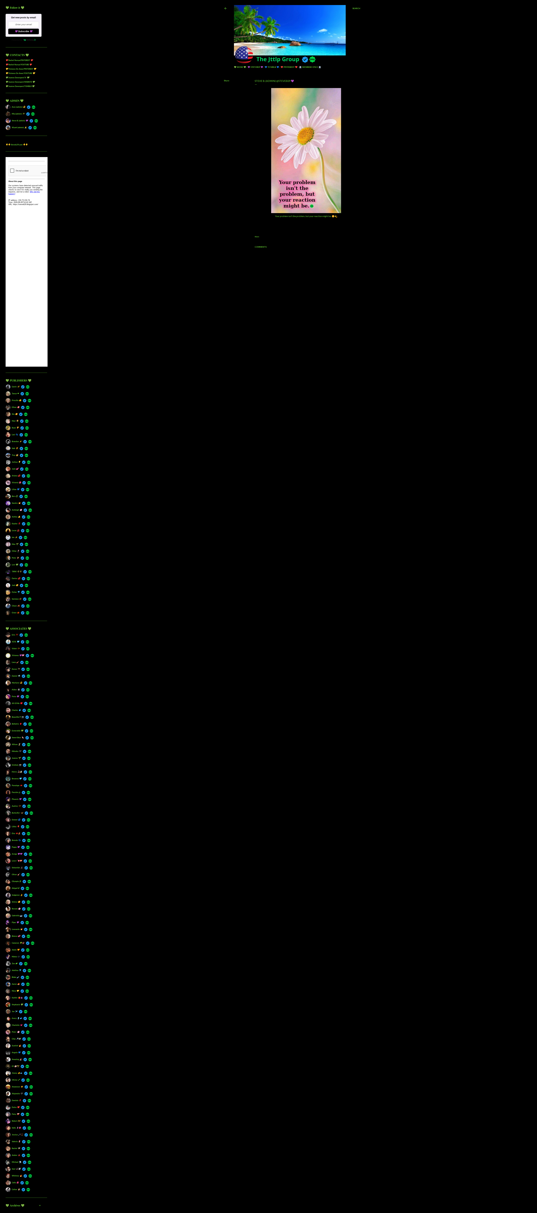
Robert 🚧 (16, 1121)
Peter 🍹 (15, 558)
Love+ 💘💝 (16, 860)
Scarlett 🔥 (16, 1045)
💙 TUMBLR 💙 (272, 67)
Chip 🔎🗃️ (16, 1038)
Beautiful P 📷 (17, 717)
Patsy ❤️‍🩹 (15, 1114)
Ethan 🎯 (15, 407)
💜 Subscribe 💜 (23, 31)
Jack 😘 (15, 585)
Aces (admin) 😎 (18, 107)
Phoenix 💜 (16, 799)
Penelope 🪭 (17, 785)
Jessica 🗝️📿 (17, 1134)
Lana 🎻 (15, 662)
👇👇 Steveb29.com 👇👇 (17, 144)
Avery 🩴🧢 (16, 1018)
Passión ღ (16, 792)
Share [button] (226, 80)
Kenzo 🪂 (15, 669)
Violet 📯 (15, 648)
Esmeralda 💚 (17, 730)
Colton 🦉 (15, 1189)
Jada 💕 (15, 469)
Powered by (16, 40)
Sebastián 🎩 (17, 867)
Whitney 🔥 (16, 1175)
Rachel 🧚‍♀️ (16, 1148)
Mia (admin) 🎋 (18, 113)
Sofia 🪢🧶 (16, 1128)
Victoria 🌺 (16, 482)
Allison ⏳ (16, 744)
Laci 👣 (14, 434)
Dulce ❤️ (15, 1107)
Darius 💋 (16, 578)
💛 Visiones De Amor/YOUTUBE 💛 (20, 73)
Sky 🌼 (14, 414)
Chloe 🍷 (15, 551)
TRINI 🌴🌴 (16, 571)
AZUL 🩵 (15, 641)
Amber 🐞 (16, 1155)
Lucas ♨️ (15, 530)
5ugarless (299, 1200)
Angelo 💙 (16, 1052)
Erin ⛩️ (14, 635)
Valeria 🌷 (16, 1141)
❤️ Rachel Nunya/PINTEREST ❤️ (19, 60)
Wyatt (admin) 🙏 (19, 127)
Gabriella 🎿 (17, 915)
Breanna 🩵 (16, 778)
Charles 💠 (16, 710)
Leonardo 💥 (17, 929)
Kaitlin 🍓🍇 (17, 997)
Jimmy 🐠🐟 (17, 1073)
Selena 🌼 (16, 902)
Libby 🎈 (15, 826)
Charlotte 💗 (17, 1025)
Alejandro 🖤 (17, 1093)
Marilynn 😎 (17, 682)
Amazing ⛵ (16, 1059)
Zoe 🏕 (14, 963)
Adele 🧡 (15, 949)
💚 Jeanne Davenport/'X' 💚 (17, 77)
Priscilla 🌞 (16, 400)
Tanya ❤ (15, 393)
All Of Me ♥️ (17, 703)
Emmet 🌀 (16, 819)
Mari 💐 (15, 421)
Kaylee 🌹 (16, 523)
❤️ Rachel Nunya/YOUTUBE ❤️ (19, 64)
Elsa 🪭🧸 (16, 833)
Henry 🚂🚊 (17, 771)
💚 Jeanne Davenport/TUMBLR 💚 (20, 86)
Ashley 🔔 (16, 516)
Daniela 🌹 (16, 1100)
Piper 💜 (15, 922)
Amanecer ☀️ (17, 1086)
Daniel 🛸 (16, 676)
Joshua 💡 (16, 462)
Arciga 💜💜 (17, 854)
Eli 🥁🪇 (15, 1066)
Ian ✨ (14, 537)
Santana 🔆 (16, 599)
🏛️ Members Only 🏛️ (310, 67)
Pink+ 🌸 (15, 1032)
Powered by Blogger (294, 1195)
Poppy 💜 (15, 847)
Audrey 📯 (16, 806)
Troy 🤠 (15, 455)
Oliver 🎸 (15, 874)
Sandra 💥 (16, 503)
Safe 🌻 (14, 448)
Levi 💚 (14, 564)
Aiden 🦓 (15, 689)
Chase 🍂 (15, 605)
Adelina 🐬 (16, 970)
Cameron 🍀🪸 (18, 943)
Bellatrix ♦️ (16, 724)
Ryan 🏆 (15, 427)
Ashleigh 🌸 (16, 510)
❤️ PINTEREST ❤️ (289, 67)
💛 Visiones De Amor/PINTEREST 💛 (21, 69)
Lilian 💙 (15, 489)
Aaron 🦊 (15, 984)
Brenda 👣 (16, 840)
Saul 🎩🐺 (16, 1169)
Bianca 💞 (16, 936)
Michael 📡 (16, 1162)
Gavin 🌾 (15, 386)
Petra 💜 (15, 696)
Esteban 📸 (16, 765)
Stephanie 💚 (17, 1004)
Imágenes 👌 (17, 895)
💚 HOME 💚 (240, 67)
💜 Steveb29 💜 (255, 67)
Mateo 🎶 (15, 956)
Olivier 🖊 (15, 1080)
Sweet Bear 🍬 (17, 737)
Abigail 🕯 (15, 888)
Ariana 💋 (16, 475)
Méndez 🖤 (16, 751)
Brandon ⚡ (16, 441)
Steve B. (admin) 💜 (19, 120)
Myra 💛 (15, 991)
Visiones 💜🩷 (17, 655)
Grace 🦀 (15, 612)
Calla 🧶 (15, 1182)
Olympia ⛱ (16, 881)
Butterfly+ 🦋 (17, 813)
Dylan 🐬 (15, 592)
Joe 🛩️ (14, 1011)
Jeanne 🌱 (16, 758)
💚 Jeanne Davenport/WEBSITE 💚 (20, 82)
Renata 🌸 (16, 908)
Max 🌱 (15, 544)
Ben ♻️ (14, 496)
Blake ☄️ (15, 977)
